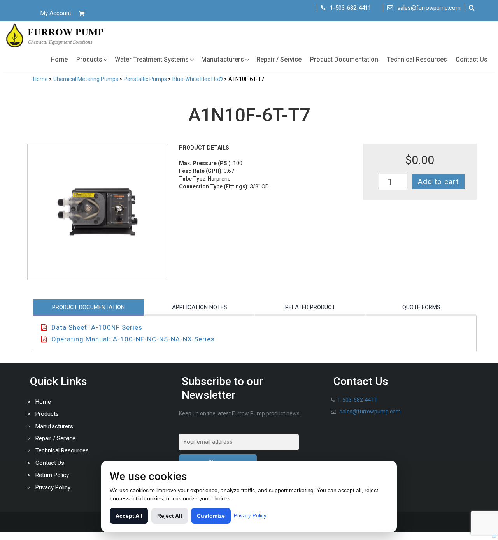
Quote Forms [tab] (421, 307)
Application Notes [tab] (199, 307)
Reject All (169, 516)
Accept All (129, 516)
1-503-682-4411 (350, 7)
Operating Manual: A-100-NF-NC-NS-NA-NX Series (133, 339)
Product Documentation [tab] (88, 307)
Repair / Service (279, 59)
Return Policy (52, 474)
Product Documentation (344, 59)
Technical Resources (417, 59)
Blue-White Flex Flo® (197, 79)
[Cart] (81, 13)
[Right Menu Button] (494, 536)
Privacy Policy (52, 487)
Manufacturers (222, 59)
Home (59, 59)
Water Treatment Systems (152, 59)
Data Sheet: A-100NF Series (96, 327)
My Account (55, 13)
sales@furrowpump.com (429, 7)
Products (89, 59)
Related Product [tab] (310, 307)
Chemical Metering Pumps (85, 79)
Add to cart (438, 181)
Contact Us (471, 59)
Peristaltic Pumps (145, 79)
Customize (211, 516)
